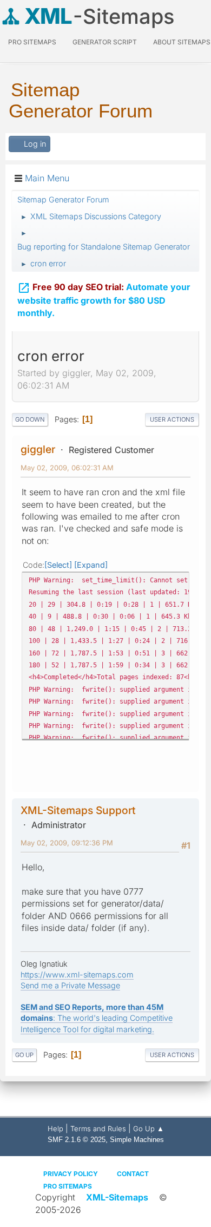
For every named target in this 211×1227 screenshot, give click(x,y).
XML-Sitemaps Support (78, 810)
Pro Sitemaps (67, 1186)
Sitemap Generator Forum (81, 100)
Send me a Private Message (70, 985)
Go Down (30, 419)
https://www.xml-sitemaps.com (77, 974)
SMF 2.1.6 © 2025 (77, 1140)
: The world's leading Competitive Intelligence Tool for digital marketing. (97, 1017)
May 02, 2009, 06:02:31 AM (67, 467)
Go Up (24, 1055)
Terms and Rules (98, 1128)
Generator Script (104, 42)
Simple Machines (137, 1140)
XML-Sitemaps (117, 1197)
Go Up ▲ (148, 1128)
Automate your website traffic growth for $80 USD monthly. (103, 299)
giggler (38, 449)
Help (55, 1128)
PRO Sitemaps (32, 42)
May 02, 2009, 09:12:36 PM (67, 842)
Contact (133, 1174)
